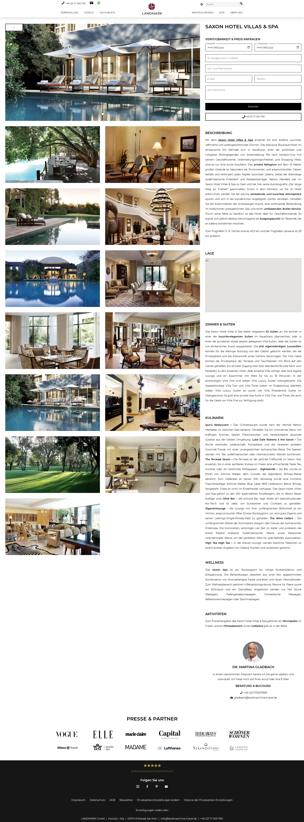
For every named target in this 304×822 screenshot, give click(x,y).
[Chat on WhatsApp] (97, 3)
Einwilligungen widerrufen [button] (152, 810)
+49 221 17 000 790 (75, 3)
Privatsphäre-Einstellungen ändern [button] (158, 800)
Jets (221, 12)
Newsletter (126, 800)
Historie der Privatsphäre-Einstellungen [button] (208, 800)
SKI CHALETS (107, 12)
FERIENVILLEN (69, 12)
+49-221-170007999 (255, 692)
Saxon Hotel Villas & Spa (235, 140)
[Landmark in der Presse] (100, 741)
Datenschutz (97, 800)
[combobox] (222, 4)
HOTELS (89, 12)
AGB (112, 800)
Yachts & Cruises (202, 12)
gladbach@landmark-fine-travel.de (255, 697)
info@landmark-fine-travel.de (179, 818)
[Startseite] (152, 8)
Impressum (78, 800)
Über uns (236, 12)
